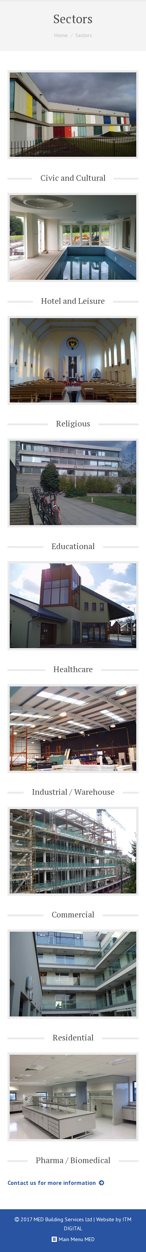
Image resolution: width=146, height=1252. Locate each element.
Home (61, 35)
